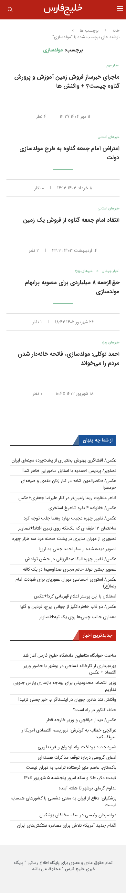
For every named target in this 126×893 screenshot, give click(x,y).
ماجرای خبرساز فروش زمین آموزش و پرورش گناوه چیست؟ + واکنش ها (67, 82)
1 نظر (37, 322)
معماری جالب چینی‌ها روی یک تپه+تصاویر (77, 616)
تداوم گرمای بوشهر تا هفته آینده (87, 788)
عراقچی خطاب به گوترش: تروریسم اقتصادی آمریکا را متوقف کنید (68, 734)
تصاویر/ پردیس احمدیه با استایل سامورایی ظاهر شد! (69, 470)
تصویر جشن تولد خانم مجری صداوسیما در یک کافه (69, 569)
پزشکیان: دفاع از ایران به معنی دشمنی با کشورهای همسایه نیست (63, 802)
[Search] (10, 10)
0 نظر (39, 188)
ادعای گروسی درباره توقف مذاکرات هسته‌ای (77, 757)
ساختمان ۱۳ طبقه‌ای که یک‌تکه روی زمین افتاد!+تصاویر (67, 528)
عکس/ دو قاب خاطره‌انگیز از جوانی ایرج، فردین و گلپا (68, 606)
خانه (116, 31)
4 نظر (41, 116)
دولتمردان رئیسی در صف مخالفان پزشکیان (77, 815)
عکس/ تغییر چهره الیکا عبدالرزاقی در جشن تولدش (70, 559)
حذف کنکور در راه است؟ (94, 709)
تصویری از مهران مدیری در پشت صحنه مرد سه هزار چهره (64, 538)
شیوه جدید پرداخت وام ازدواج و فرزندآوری (77, 747)
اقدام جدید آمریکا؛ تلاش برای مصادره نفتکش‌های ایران (66, 825)
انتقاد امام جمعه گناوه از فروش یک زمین (71, 220)
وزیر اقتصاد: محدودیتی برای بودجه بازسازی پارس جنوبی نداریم (64, 686)
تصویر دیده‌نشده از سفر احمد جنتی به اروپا (77, 549)
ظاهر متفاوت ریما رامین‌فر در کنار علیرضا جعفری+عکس (67, 497)
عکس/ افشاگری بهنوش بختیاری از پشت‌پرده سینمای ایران (64, 460)
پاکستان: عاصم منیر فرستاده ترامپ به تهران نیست (71, 767)
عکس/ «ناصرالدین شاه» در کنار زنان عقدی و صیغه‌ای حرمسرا (68, 484)
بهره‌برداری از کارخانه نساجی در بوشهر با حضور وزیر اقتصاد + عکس (70, 669)
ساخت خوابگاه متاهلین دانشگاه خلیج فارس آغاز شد (69, 655)
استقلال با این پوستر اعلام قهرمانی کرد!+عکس (75, 596)
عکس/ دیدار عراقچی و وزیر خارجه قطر (81, 719)
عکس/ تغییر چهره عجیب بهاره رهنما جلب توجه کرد (70, 518)
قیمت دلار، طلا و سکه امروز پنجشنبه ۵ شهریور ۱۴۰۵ (70, 777)
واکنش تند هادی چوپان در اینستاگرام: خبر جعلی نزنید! (67, 699)
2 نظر (34, 250)
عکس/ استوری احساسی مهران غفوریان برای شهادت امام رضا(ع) (66, 583)
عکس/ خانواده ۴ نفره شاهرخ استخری (82, 507)
